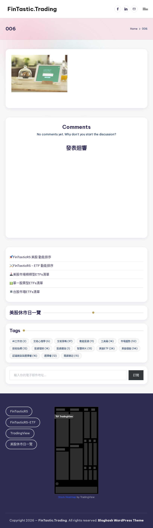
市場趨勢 (128, 341)
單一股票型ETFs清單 (28, 283)
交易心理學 (41, 341)
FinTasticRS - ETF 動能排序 (33, 266)
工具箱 (107, 341)
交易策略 (64, 341)
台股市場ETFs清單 (26, 292)
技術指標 (19, 348)
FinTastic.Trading (32, 9)
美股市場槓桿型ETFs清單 (31, 274)
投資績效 (63, 348)
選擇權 (50, 355)
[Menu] (145, 9)
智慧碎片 (84, 348)
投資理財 (41, 348)
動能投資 (86, 341)
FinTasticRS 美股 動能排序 (32, 257)
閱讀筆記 (71, 355)
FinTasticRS (19, 411)
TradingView (20, 433)
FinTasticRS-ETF (23, 422)
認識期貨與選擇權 (24, 355)
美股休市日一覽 (25, 312)
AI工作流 (19, 341)
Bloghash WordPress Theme (121, 520)
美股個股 (130, 348)
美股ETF (107, 348)
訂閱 (136, 375)
